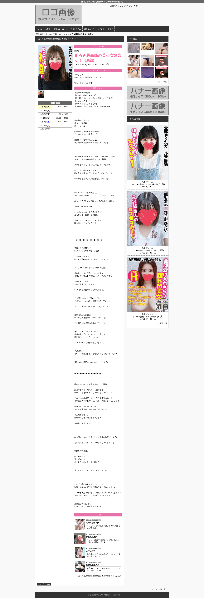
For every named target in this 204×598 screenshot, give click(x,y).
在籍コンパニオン (60, 29)
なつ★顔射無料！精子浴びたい (144, 250)
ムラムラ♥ (90, 551)
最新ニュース (89, 29)
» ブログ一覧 (162, 82)
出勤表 (48, 29)
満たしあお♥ (91, 537)
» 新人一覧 (162, 323)
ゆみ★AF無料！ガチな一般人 (145, 317)
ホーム (39, 29)
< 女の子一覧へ (44, 584)
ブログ (110, 29)
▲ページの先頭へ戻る (158, 589)
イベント (101, 29)
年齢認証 (39, 34)
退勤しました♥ (92, 522)
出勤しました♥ (92, 565)
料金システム (76, 29)
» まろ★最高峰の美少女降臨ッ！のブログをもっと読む (99, 576)
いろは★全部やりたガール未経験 (144, 184)
